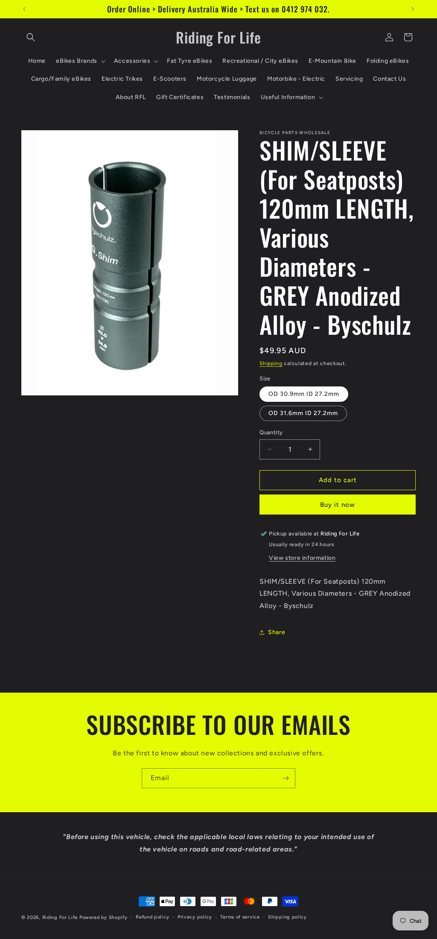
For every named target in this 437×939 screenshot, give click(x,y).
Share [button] (276, 632)
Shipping (271, 363)
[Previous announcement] (24, 9)
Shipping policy (287, 917)
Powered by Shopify (103, 917)
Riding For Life (60, 917)
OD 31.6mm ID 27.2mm (303, 413)
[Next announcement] (412, 9)
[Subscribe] (285, 778)
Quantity (271, 432)
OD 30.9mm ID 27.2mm (303, 394)
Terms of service (239, 917)
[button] (30, 37)
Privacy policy (195, 917)
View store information (302, 558)
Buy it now (337, 505)
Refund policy (152, 917)
